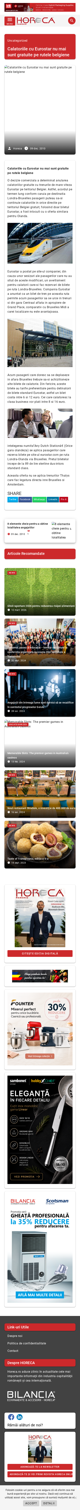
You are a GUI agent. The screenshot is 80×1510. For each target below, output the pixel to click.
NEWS (12, 573)
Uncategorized (17, 40)
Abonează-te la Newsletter (39, 1467)
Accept (31, 1503)
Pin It (64, 499)
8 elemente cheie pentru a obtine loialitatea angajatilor (27, 525)
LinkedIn (52, 499)
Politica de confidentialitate (26, 1343)
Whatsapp (39, 499)
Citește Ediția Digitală (40, 953)
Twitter (13, 499)
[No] (75, 1498)
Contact (12, 1351)
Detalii (49, 1503)
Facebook (25, 499)
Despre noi (14, 1336)
